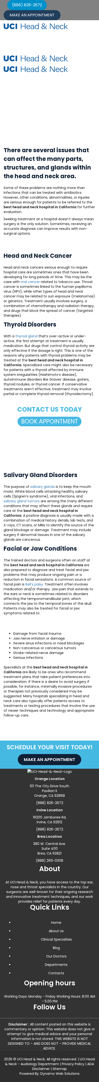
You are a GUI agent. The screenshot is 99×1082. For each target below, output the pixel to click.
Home (14, 105)
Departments (56, 964)
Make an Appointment (32, 15)
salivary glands (42, 486)
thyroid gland (26, 336)
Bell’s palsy (34, 584)
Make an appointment (49, 759)
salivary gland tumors (22, 501)
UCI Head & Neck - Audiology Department (50, 1061)
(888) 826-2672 (27, 5)
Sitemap (60, 1068)
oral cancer (30, 281)
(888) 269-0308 (49, 860)
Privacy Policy (73, 1064)
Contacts (56, 973)
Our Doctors (56, 956)
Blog (56, 947)
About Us (56, 931)
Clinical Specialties (56, 939)
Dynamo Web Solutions (60, 1073)
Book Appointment (49, 421)
